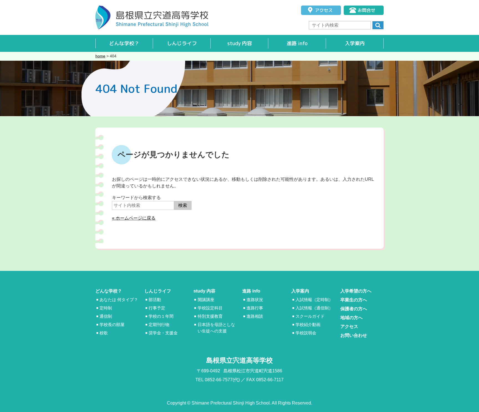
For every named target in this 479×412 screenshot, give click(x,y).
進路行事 (254, 308)
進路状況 (254, 299)
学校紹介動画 (307, 324)
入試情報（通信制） (314, 308)
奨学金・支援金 (163, 332)
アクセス (324, 10)
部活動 (155, 299)
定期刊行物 (159, 324)
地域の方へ (351, 317)
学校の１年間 (161, 316)
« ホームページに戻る (134, 218)
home (100, 56)
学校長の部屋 (112, 324)
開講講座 (206, 299)
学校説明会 (305, 332)
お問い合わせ (353, 335)
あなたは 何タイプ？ (119, 299)
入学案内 (355, 43)
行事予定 (157, 308)
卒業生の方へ (353, 299)
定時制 (106, 308)
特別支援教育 (210, 316)
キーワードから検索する (136, 197)
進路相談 (254, 316)
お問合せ (366, 10)
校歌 (104, 332)
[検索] (378, 25)
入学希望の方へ (355, 291)
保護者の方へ (353, 308)
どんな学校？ (124, 43)
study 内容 (239, 43)
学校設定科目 (210, 308)
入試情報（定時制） (314, 299)
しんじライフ (182, 43)
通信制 (106, 316)
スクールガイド (310, 316)
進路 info (297, 43)
